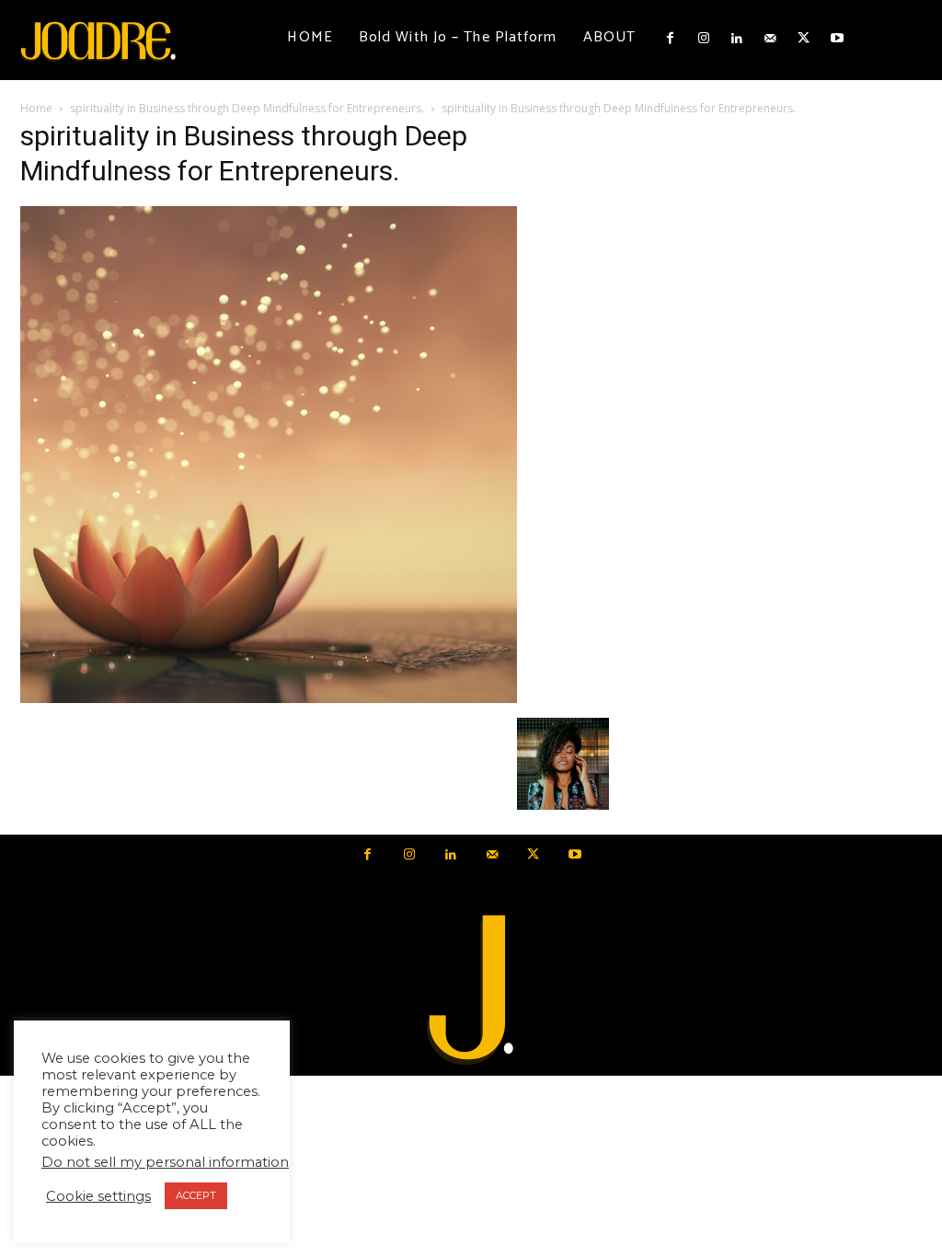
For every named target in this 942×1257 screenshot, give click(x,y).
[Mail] (770, 38)
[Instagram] (702, 38)
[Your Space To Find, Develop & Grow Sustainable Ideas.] (471, 990)
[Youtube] (837, 38)
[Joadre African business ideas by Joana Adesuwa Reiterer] (98, 40)
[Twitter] (804, 38)
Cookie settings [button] (98, 1196)
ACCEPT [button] (196, 1195)
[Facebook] (669, 38)
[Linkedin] (736, 38)
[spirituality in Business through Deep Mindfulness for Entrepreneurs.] (268, 698)
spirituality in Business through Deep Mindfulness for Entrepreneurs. (247, 108)
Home (36, 108)
